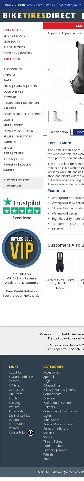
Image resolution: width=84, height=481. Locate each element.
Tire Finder (11, 59)
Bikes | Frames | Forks (20, 86)
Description (59, 132)
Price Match (17, 411)
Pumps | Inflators (17, 136)
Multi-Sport (13, 125)
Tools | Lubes (14, 159)
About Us (15, 372)
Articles (14, 398)
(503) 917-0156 (14, 5)
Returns (14, 407)
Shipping (14, 403)
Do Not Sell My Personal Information (19, 419)
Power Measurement (19, 131)
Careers (14, 381)
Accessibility (17, 432)
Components (13, 91)
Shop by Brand (14, 36)
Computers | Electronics (22, 114)
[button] (48, 70)
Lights (8, 119)
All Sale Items (14, 47)
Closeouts (11, 41)
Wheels (8, 170)
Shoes (8, 148)
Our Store (15, 394)
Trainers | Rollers (17, 164)
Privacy (14, 428)
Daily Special (13, 30)
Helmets (9, 108)
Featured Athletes (21, 377)
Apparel (9, 75)
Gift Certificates (16, 180)
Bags (7, 80)
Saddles (9, 142)
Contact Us (16, 390)
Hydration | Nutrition (21, 103)
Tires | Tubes (13, 153)
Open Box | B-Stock (17, 53)
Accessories (12, 69)
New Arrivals (13, 186)
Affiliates (15, 385)
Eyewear (9, 97)
